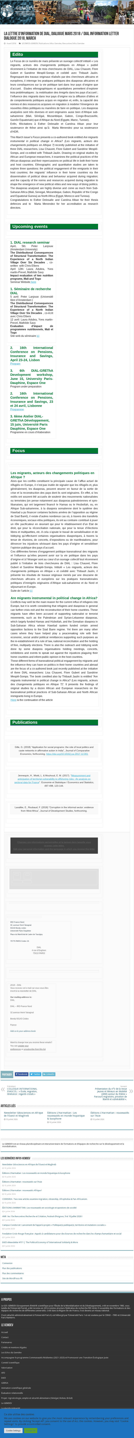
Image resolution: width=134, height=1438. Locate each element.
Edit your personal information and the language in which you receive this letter (54, 849)
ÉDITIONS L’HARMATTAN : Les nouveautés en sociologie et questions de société (39, 1207)
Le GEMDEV (6, 1403)
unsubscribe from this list (35, 1049)
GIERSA (4, 1383)
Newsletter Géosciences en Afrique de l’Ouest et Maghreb (23, 1114)
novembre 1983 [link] (116, 1305)
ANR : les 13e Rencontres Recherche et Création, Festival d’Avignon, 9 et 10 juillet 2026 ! (42, 1216)
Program (15, 363)
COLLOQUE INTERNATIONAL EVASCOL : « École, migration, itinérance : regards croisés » (22, 1090)
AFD (3, 1373)
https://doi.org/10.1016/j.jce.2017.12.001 (67, 754)
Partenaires (6, 1342)
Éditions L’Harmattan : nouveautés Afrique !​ (22, 1190)
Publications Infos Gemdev (50, 43)
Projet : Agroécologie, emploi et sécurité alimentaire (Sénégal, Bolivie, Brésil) (37, 1398)
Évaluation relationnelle (12, 1393)
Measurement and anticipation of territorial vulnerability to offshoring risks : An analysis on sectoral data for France (52, 779)
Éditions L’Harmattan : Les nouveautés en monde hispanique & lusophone (66, 1115)
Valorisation (6, 1367)
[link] (116, 1305)
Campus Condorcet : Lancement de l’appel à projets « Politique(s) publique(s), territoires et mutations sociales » (54, 1225)
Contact (4, 1337)
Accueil (4, 1332)
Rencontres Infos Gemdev (73, 43)
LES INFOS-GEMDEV (30, 43)
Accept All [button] (30, 1430)
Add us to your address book (23, 1031)
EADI (3, 1378)
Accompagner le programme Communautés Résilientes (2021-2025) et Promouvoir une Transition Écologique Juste (54, 1357)
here (33, 282)
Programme (17, 409)
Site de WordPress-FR (12, 1278)
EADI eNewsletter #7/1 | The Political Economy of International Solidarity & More (40, 1242)
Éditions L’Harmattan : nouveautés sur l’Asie (22, 1182)
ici (38, 336)
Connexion (7, 1263)
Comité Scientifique (10, 1362)
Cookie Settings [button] (13, 1430)
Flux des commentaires (13, 1273)
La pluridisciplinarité (10, 1408)
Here (13, 700)
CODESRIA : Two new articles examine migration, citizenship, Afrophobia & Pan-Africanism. (44, 1199)
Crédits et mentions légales (14, 1347)
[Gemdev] (67, 10)
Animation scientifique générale (16, 1388)
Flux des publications (12, 1268)
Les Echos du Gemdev (11, 1352)
